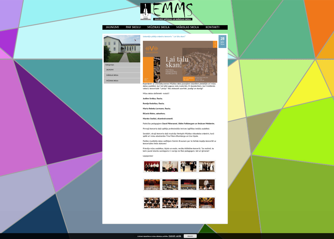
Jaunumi (112, 27)
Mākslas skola (187, 27)
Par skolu (133, 27)
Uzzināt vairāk (175, 236)
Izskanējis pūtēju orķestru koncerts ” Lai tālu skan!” (164, 37)
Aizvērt (190, 236)
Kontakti (212, 27)
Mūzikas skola (158, 27)
